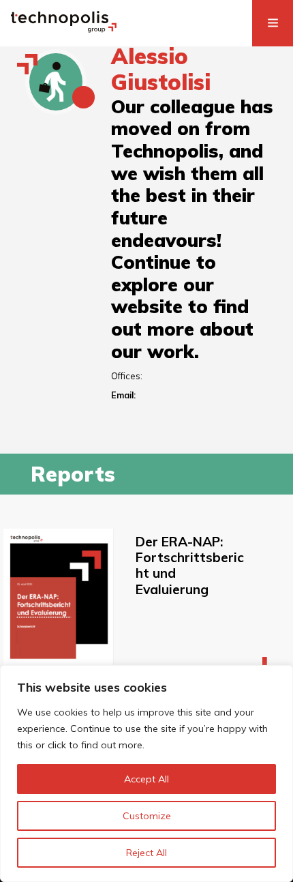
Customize (147, 816)
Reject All (146, 853)
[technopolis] (64, 28)
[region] (146, 773)
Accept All (146, 779)
